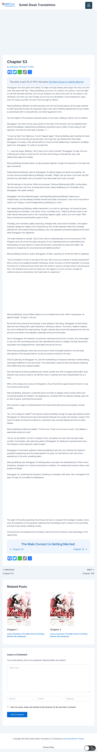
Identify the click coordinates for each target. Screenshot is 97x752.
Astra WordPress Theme (73, 739)
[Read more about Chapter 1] (19, 609)
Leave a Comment (14, 634)
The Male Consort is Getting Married (65, 82)
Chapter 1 (12, 629)
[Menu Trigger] (88, 5)
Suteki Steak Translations (37, 5)
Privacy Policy (48, 747)
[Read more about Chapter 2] (62, 609)
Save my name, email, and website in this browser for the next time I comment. (43, 707)
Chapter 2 (55, 629)
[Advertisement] (48, 36)
